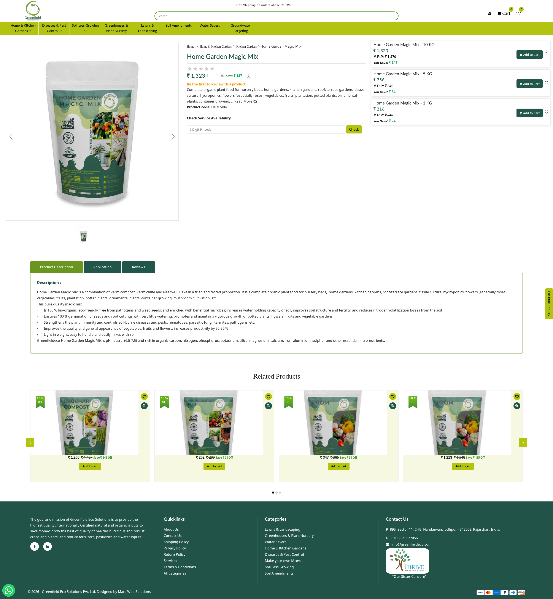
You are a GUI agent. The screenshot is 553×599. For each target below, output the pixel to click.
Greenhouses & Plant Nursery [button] (116, 28)
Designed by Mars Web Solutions (124, 591)
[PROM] (338, 422)
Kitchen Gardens (246, 46)
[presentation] (30, 442)
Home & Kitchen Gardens (216, 46)
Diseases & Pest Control (284, 554)
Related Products (276, 376)
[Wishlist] (518, 13)
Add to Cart (531, 55)
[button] (273, 492)
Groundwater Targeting (240, 28)
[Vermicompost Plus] (214, 422)
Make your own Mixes (283, 560)
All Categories (175, 573)
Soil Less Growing (279, 567)
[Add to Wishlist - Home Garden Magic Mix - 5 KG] (546, 82)
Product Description (56, 267)
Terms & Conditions (180, 567)
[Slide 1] (83, 227)
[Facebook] (35, 546)
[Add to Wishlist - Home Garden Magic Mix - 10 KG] (546, 53)
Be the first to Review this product (216, 84)
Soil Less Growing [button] (85, 25)
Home (191, 46)
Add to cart (90, 466)
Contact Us (173, 535)
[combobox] (276, 15)
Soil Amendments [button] (178, 25)
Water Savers (275, 542)
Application (102, 267)
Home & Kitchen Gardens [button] (23, 28)
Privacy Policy (175, 548)
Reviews (138, 267)
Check (354, 129)
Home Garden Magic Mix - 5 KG (402, 74)
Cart (505, 13)
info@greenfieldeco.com (411, 544)
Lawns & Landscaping (282, 529)
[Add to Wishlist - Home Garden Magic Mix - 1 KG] (546, 111)
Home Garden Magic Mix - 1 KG (402, 103)
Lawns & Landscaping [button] (147, 28)
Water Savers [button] (210, 25)
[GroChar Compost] (90, 422)
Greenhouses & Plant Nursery (289, 535)
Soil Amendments (279, 573)
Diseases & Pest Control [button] (54, 28)
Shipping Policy (176, 542)
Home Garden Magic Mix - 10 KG (403, 45)
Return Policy (174, 554)
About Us (171, 529)
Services (170, 560)
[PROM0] (463, 422)
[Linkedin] (47, 546)
